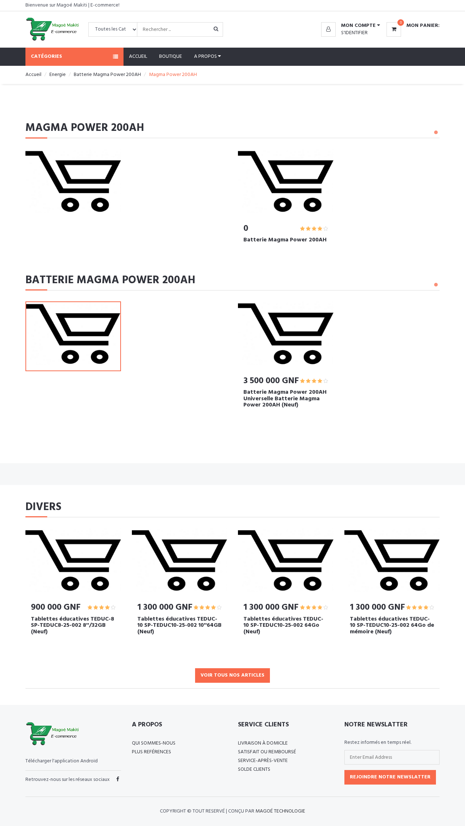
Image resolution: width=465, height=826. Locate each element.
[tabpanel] (285, 201)
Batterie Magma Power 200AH (107, 75)
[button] (350, 25)
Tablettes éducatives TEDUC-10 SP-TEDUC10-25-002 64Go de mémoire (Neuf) (392, 625)
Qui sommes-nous (153, 743)
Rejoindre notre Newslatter (390, 777)
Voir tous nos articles (232, 675)
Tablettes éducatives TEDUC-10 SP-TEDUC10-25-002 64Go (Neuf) (283, 625)
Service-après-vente (263, 761)
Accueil (138, 56)
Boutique (170, 56)
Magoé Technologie (280, 811)
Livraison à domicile (263, 743)
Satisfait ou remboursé (267, 752)
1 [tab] (436, 132)
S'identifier (354, 33)
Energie (57, 75)
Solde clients (254, 769)
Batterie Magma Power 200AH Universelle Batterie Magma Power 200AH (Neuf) (285, 399)
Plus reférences (151, 752)
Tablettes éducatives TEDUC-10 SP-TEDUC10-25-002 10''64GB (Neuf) (179, 625)
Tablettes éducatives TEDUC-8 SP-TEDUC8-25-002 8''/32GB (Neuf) (72, 625)
